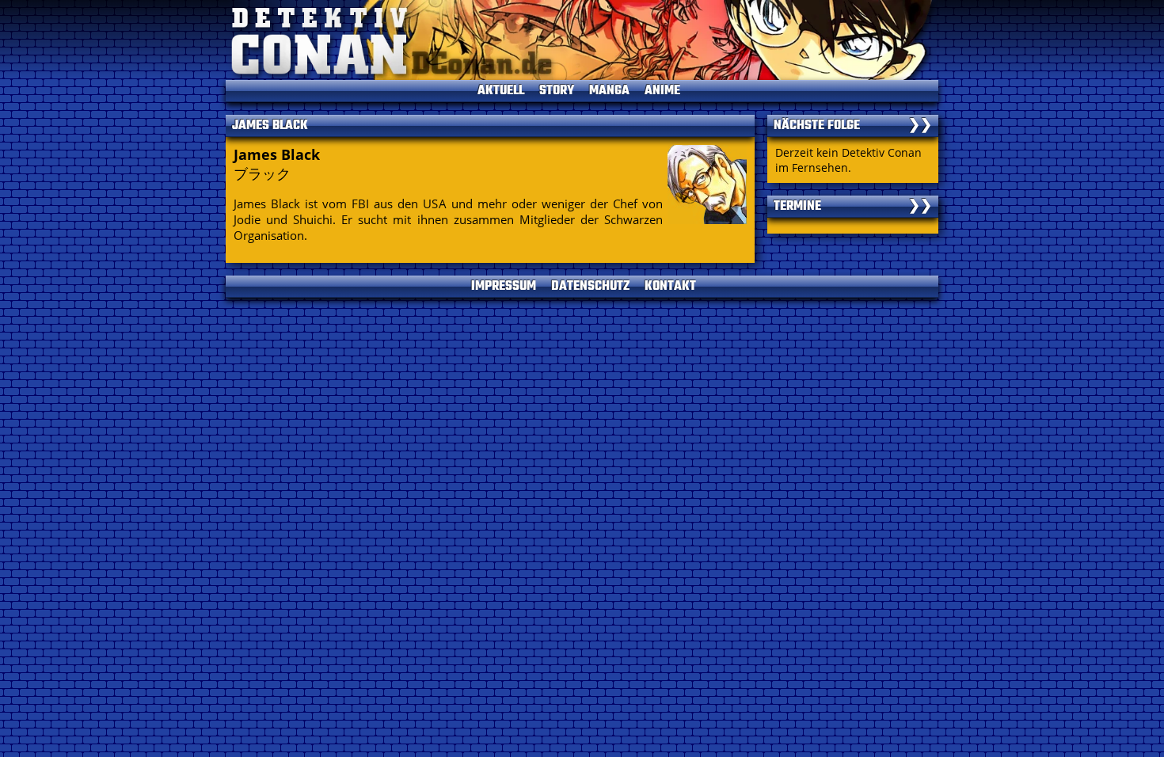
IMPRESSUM (503, 286)
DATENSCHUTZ (590, 286)
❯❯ (920, 126)
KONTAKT (670, 286)
